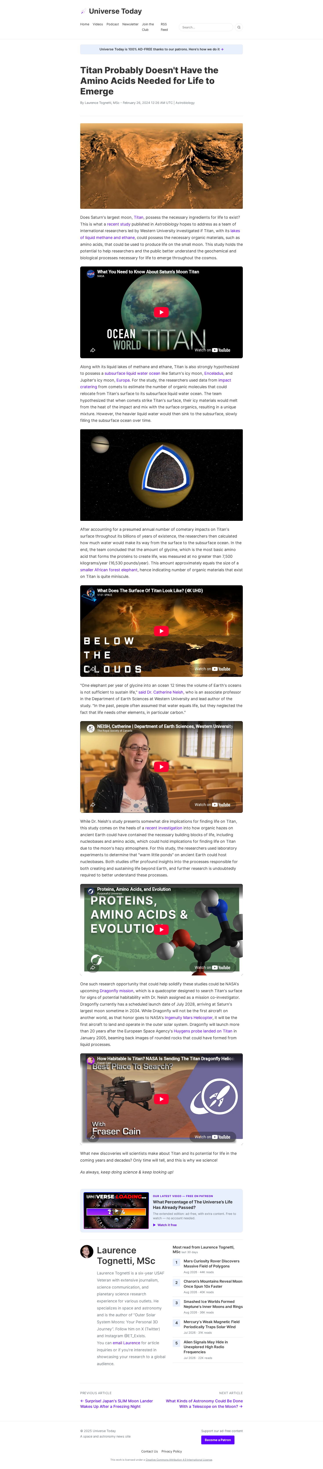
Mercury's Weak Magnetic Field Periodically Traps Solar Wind (212, 1324)
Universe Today (115, 11)
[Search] (239, 27)
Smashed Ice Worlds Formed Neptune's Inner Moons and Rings (213, 1304)
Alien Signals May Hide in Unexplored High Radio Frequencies (206, 1347)
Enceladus (213, 373)
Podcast (113, 24)
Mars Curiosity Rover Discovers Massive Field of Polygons (212, 1263)
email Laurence (126, 1342)
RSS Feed (164, 26)
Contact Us (149, 1451)
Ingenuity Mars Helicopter (188, 1017)
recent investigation (163, 828)
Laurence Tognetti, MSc (102, 103)
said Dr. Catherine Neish (160, 692)
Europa (123, 380)
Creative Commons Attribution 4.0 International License (179, 1459)
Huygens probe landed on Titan (203, 1031)
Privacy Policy (172, 1451)
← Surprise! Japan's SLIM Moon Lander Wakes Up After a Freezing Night (116, 1404)
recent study (119, 224)
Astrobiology (185, 103)
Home (84, 24)
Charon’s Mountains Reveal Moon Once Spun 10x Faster (213, 1284)
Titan (138, 217)
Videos (98, 24)
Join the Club (148, 26)
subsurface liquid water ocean (132, 373)
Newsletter (130, 24)
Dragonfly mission (116, 990)
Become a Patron (218, 1440)
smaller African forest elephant (109, 569)
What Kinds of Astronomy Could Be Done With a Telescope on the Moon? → (204, 1404)
